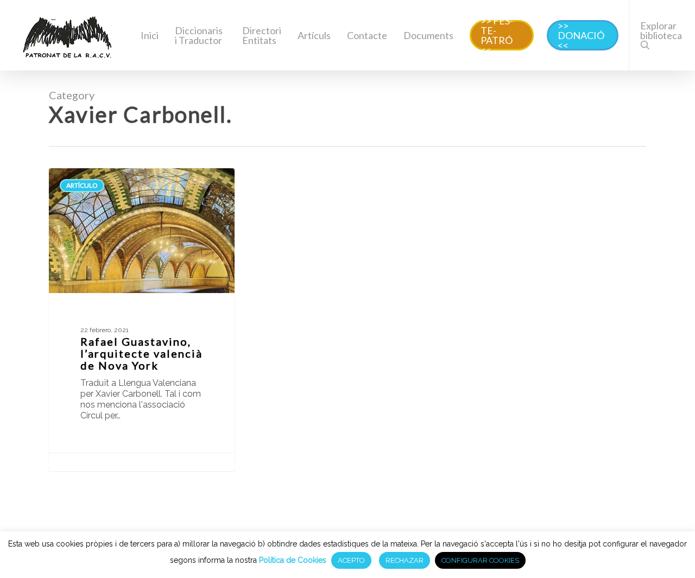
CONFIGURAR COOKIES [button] (480, 560)
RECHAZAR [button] (405, 560)
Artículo (82, 185)
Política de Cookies (292, 560)
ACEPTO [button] (351, 560)
